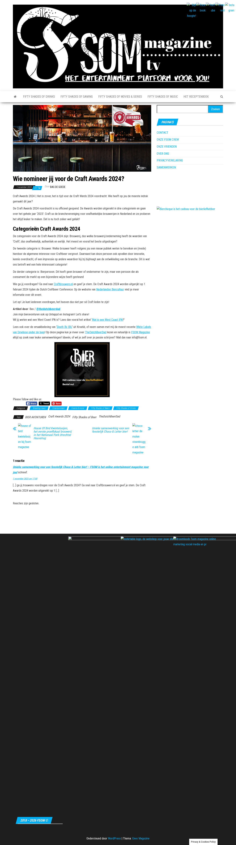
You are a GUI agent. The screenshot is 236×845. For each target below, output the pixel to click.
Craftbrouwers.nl (63, 284)
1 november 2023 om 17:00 (25, 478)
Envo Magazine (141, 838)
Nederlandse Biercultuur (110, 289)
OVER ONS (163, 153)
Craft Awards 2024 (59, 416)
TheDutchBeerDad (95, 332)
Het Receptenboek (196, 96)
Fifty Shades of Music (163, 96)
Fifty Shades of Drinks (39, 96)
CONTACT (162, 132)
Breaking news (39, 408)
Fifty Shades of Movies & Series (120, 96)
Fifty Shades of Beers (100, 408)
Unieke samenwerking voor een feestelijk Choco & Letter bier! (110, 430)
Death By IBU (64, 327)
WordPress (114, 838)
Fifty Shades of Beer (84, 417)
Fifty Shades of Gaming (76, 96)
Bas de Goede (57, 186)
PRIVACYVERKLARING (170, 160)
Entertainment (58, 408)
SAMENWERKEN (166, 167)
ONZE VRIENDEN (167, 146)
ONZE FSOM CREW (168, 139)
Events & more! (77, 408)
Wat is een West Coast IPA (107, 319)
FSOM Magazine (140, 332)
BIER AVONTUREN (35, 417)
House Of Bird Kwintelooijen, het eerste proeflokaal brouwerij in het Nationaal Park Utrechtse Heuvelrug (53, 433)
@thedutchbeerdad (48, 309)
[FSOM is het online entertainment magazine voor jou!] (15, 96)
